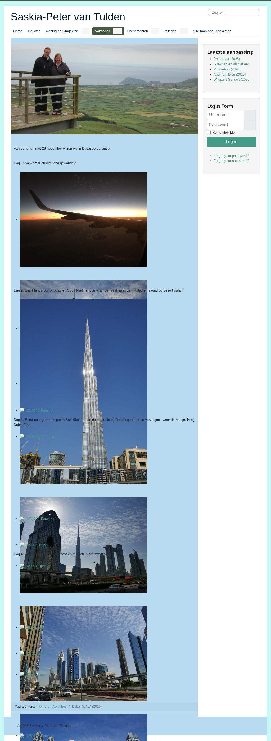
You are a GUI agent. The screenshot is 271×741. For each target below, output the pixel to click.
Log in (231, 141)
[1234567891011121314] (104, 226)
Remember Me (223, 132)
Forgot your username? (231, 161)
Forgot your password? (231, 156)
